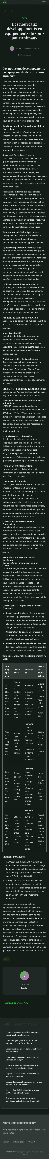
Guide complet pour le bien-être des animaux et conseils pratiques (22, 1041)
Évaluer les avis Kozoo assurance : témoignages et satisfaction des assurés (23, 1099)
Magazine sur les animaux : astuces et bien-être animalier (22, 1074)
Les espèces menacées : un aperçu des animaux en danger (22, 1058)
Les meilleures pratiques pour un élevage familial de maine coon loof (24, 1083)
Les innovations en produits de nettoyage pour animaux (23, 1050)
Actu (12, 11)
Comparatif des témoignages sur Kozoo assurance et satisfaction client (23, 1066)
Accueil (5, 11)
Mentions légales (18, 1142)
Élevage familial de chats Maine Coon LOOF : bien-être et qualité (22, 1091)
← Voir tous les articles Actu (15, 1003)
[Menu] (43, 2)
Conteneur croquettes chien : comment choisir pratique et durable (23, 1033)
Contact (31, 1142)
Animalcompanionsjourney (19, 1122)
